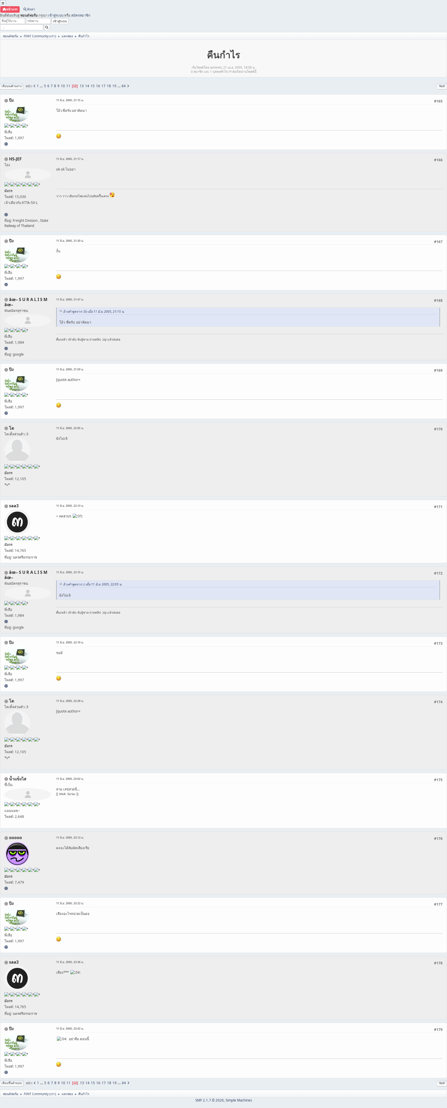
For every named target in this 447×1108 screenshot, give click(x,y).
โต (11, 428)
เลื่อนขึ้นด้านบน (12, 1083)
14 (87, 86)
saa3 (14, 506)
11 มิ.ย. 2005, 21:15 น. (70, 100)
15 (93, 86)
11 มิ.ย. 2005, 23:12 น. (70, 837)
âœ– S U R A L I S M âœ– (25, 302)
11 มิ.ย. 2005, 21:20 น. (70, 241)
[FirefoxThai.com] (6, 888)
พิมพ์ (442, 86)
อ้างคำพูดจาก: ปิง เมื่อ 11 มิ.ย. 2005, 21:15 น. (93, 311)
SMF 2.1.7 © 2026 (209, 1100)
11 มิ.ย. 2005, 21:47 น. (70, 299)
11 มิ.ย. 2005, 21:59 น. (70, 369)
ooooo (15, 837)
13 (82, 86)
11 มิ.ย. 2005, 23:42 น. (70, 1028)
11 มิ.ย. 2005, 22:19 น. (70, 642)
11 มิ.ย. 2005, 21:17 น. (70, 159)
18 (109, 86)
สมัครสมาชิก (80, 15)
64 (124, 86)
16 (98, 86)
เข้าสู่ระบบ (55, 15)
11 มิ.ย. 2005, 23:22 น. (70, 903)
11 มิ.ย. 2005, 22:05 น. (70, 428)
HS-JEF (15, 159)
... (42, 86)
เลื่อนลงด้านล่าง (11, 86)
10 (63, 86)
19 (114, 86)
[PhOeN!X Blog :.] (6, 144)
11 (68, 86)
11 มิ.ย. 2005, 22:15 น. (70, 572)
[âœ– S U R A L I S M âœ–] (6, 348)
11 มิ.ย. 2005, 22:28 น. (70, 701)
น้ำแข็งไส (17, 779)
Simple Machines (239, 1100)
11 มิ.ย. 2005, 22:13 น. (70, 506)
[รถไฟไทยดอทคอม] (6, 214)
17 (103, 86)
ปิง (11, 100)
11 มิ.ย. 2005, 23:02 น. (70, 779)
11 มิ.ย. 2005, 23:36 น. (70, 962)
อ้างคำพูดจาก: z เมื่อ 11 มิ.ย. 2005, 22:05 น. (92, 584)
